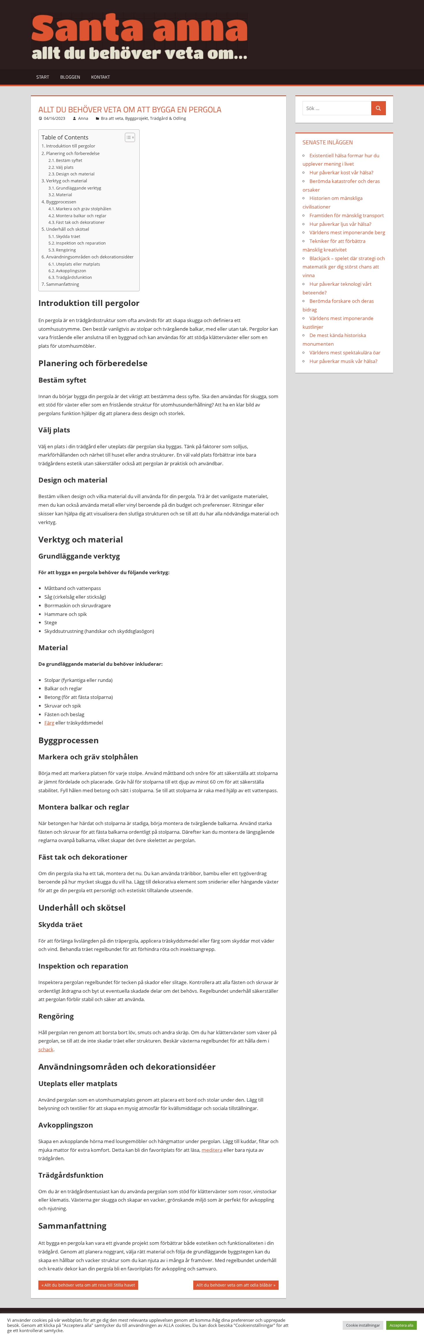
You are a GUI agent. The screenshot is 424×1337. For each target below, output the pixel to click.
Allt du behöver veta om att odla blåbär (234, 1286)
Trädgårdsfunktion (74, 277)
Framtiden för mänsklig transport (346, 215)
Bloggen (70, 76)
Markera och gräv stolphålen (83, 208)
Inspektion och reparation (81, 243)
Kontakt (100, 76)
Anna (83, 118)
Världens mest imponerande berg (347, 232)
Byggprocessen (61, 202)
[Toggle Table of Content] (127, 137)
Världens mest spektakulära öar (344, 352)
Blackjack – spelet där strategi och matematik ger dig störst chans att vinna (344, 267)
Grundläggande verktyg (78, 188)
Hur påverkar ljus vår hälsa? (340, 224)
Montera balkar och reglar (81, 215)
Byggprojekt (136, 118)
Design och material (75, 174)
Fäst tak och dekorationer (80, 222)
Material (64, 194)
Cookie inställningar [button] (363, 1325)
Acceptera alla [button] (401, 1325)
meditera (212, 1150)
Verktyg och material (66, 181)
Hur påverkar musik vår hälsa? (343, 361)
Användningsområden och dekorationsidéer (90, 257)
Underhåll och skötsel (67, 229)
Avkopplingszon (71, 270)
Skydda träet (68, 236)
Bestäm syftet (69, 160)
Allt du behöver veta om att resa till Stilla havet (89, 1286)
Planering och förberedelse (73, 153)
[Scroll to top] (414, 1327)
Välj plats (65, 167)
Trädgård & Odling (168, 118)
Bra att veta (112, 118)
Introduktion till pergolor (70, 146)
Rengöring (66, 250)
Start (42, 76)
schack (45, 1049)
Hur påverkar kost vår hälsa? (341, 172)
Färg (49, 722)
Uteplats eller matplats (78, 264)
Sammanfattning (62, 284)
